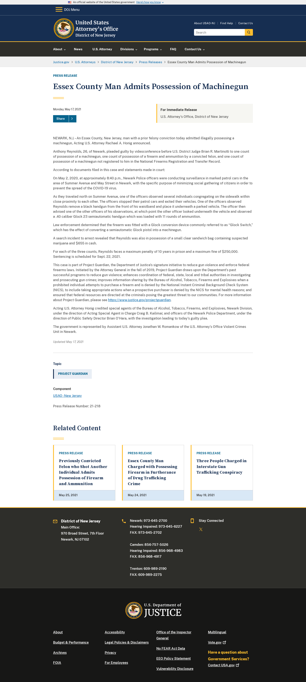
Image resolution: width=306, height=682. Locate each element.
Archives (60, 653)
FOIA (57, 663)
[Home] (87, 36)
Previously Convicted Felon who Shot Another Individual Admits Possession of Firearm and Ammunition (83, 472)
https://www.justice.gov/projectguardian (139, 300)
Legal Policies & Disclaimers (127, 642)
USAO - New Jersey (67, 396)
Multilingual (217, 632)
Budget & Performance (71, 642)
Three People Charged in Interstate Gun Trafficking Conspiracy (222, 466)
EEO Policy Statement (173, 659)
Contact (221, 665)
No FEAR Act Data (170, 649)
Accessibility (115, 632)
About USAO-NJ (204, 23)
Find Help (226, 23)
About (58, 632)
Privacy (110, 653)
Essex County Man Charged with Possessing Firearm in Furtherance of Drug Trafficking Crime (152, 472)
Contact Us (245, 23)
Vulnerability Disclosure (174, 669)
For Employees (116, 663)
